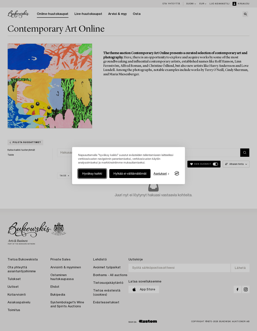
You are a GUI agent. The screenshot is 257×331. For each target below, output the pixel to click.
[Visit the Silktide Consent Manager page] (176, 173)
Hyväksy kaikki (92, 173)
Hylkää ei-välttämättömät (129, 173)
